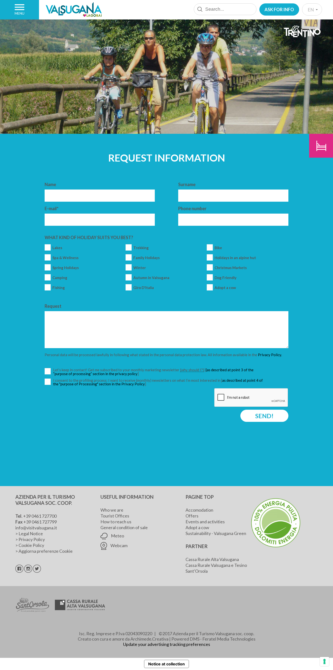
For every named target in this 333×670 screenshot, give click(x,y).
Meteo (117, 535)
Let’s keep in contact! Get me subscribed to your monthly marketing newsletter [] (158, 372)
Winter (139, 268)
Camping (59, 278)
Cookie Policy (31, 545)
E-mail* (52, 208)
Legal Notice (31, 533)
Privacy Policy (32, 539)
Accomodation (199, 510)
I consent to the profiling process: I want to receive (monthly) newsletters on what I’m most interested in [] (158, 382)
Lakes (57, 248)
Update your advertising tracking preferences (166, 644)
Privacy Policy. (270, 355)
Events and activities (205, 521)
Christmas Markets (231, 268)
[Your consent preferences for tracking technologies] (324, 661)
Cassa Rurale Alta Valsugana (212, 559)
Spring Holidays (65, 268)
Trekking (141, 248)
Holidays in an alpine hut (235, 258)
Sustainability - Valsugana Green (216, 533)
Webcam (118, 545)
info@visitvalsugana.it (36, 527)
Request (53, 306)
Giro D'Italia (143, 288)
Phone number (192, 208)
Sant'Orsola (197, 571)
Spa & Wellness (65, 258)
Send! (264, 415)
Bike (218, 248)
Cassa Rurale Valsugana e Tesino (216, 565)
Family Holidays (146, 258)
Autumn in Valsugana (151, 278)
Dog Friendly (225, 278)
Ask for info (279, 9)
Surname (187, 184)
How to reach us (115, 521)
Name (50, 184)
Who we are (111, 510)
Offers (192, 515)
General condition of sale (124, 527)
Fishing (58, 288)
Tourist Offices (114, 515)
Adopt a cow (225, 288)
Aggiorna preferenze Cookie (46, 551)
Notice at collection (166, 663)
